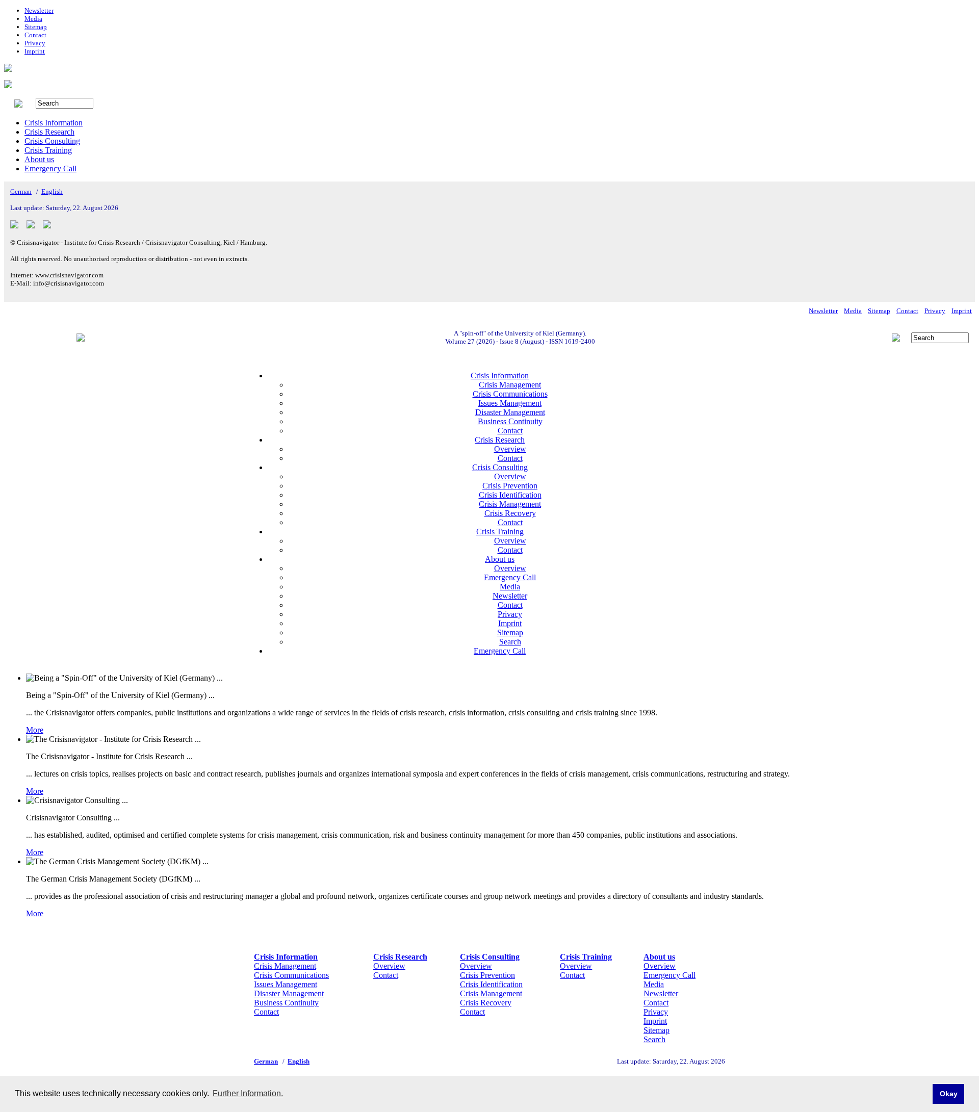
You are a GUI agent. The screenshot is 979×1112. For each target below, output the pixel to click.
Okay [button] (949, 1094)
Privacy (34, 43)
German (21, 191)
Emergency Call (50, 168)
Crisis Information (53, 122)
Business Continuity (510, 421)
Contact (35, 35)
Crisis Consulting (52, 141)
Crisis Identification (510, 494)
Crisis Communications (510, 394)
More (34, 730)
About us (39, 159)
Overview (510, 449)
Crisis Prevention (509, 485)
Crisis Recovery (510, 513)
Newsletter (39, 10)
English (52, 191)
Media (33, 18)
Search (510, 641)
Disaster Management (510, 412)
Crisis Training (48, 150)
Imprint (34, 51)
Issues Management (510, 403)
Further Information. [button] (248, 1093)
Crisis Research (49, 131)
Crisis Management (510, 384)
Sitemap (35, 27)
